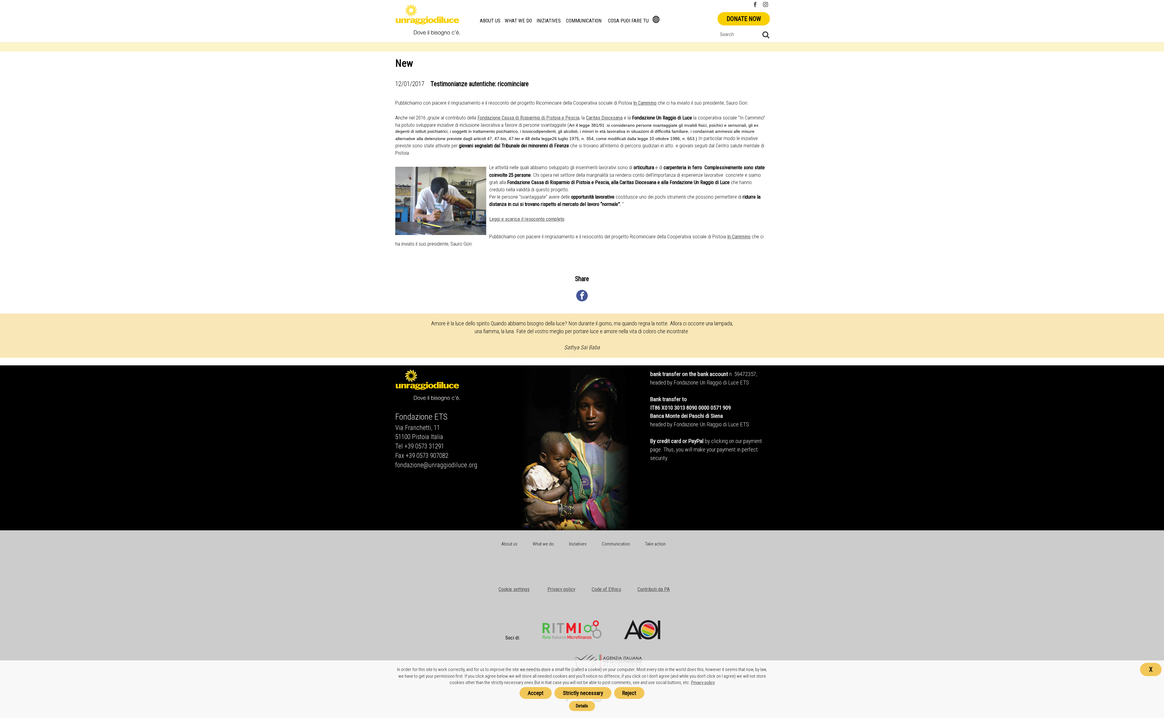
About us (490, 21)
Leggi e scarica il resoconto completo (526, 219)
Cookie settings (514, 589)
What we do (518, 21)
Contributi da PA (653, 589)
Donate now (744, 18)
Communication (583, 21)
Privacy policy (561, 589)
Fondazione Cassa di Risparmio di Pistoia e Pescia (528, 118)
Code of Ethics (606, 589)
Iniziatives (549, 21)
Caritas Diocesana (604, 118)
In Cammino (645, 103)
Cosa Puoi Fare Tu (628, 21)
